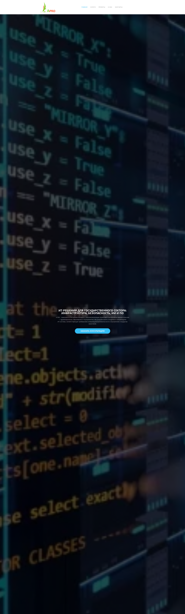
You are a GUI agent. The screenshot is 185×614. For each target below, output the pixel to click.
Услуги (93, 7)
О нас (110, 7)
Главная (84, 7)
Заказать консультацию (92, 331)
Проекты (101, 7)
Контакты (118, 7)
